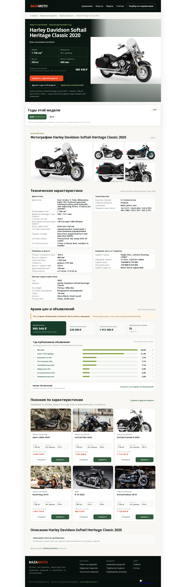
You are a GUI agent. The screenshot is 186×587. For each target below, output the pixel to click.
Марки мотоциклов (48, 15)
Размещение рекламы (116, 572)
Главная (34, 15)
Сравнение (87, 6)
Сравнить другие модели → (142, 400)
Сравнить (60, 460)
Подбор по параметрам (141, 6)
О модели (41, 460)
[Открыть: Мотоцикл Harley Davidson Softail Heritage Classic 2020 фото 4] (109, 172)
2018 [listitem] (51, 116)
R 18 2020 (79, 494)
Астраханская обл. (46, 372)
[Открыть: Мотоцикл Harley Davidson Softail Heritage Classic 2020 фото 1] (61, 161)
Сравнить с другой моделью (46, 78)
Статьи (120, 6)
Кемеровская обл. (46, 376)
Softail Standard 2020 (128, 437)
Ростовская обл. (45, 361)
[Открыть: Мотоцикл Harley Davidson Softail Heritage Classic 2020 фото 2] (109, 151)
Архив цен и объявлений (72, 85)
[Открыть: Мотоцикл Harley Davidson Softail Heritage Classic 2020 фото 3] (140, 151)
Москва (40, 350)
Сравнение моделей (115, 564)
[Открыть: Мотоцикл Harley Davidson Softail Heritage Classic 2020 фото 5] (140, 172)
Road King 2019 (40, 494)
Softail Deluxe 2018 (127, 494)
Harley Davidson (66, 15)
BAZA (38, 562)
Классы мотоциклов (89, 572)
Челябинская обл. (46, 365)
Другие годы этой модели (43, 85)
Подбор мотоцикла (115, 568)
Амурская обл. (44, 369)
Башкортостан (44, 357)
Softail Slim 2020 (83, 437)
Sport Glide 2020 (41, 437)
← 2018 (153, 110)
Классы (99, 6)
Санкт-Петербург (45, 353)
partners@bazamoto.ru (89, 582)
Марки (109, 6)
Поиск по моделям (88, 564)
